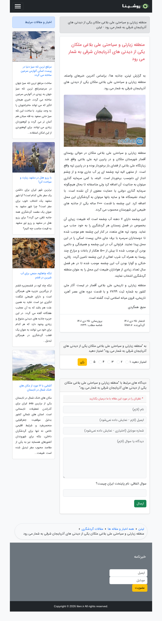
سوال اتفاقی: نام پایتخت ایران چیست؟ (121, 483)
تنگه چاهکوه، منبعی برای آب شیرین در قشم (36, 275)
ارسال (140, 503)
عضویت (140, 587)
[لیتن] (135, 6)
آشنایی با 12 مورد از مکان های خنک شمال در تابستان (35, 388)
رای (82, 361)
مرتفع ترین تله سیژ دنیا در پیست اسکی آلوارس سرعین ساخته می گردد (36, 71)
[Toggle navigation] (17, 6)
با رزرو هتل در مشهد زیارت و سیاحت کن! (36, 180)
